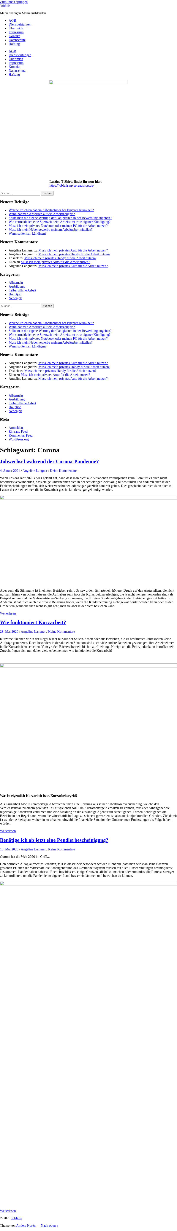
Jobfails (5, 6)
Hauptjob (15, 294)
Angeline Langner (34, 470)
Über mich (16, 28)
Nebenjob (15, 298)
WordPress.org (19, 439)
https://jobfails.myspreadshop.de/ (71, 185)
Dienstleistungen (20, 24)
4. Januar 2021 (10, 470)
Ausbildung (17, 286)
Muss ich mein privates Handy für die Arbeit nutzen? (74, 254)
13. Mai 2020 (9, 849)
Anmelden (16, 427)
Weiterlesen (8, 613)
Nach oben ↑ (49, 1225)
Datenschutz (17, 40)
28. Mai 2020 (9, 631)
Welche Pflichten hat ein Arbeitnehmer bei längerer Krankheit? (51, 210)
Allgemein (16, 282)
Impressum (16, 32)
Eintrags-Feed (18, 431)
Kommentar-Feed (21, 435)
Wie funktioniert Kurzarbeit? (33, 622)
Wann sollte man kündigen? (27, 233)
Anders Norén (26, 1225)
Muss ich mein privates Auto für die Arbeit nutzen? (73, 250)
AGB (12, 20)
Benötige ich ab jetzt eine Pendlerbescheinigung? (54, 840)
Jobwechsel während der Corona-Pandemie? (49, 461)
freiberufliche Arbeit (22, 290)
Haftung (14, 44)
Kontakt (14, 36)
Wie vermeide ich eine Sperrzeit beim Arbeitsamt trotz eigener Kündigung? (60, 222)
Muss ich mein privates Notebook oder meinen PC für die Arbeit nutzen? (58, 225)
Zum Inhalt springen (14, 2)
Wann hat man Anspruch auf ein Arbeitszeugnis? (42, 214)
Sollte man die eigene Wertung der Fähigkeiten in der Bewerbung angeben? (60, 218)
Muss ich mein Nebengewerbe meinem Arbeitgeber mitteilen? (51, 229)
